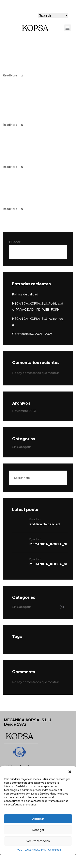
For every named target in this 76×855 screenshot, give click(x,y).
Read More (10, 75)
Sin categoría (21, 447)
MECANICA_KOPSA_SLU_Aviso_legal (37, 147)
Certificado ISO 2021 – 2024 (34, 189)
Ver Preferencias (38, 841)
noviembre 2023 (24, 411)
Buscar (14, 242)
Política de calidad (28, 59)
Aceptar (38, 818)
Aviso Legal (54, 849)
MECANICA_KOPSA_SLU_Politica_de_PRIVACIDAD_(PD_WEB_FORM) (37, 101)
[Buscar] (59, 478)
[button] (70, 771)
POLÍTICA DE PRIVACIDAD (31, 849)
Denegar (38, 830)
